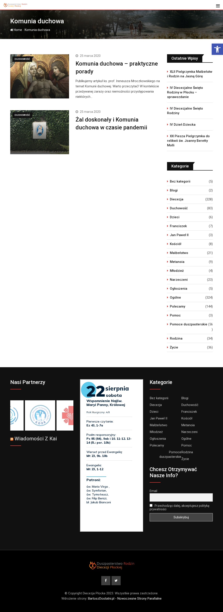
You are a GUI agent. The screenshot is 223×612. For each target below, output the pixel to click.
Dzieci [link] (174, 217)
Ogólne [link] (175, 297)
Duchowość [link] (179, 208)
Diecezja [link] (176, 199)
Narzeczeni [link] (179, 280)
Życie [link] (174, 347)
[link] (217, 49)
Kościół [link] (175, 244)
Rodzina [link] (176, 338)
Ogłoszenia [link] (178, 289)
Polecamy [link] (177, 306)
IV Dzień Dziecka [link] (183, 125)
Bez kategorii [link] (180, 181)
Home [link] (17, 30)
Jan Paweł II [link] (179, 235)
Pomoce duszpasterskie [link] (188, 324)
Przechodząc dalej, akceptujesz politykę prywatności (179, 507)
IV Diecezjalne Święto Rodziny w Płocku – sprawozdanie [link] (185, 92)
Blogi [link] (174, 190)
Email (153, 491)
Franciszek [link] (178, 226)
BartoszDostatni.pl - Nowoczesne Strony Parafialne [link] (125, 598)
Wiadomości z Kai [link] (36, 439)
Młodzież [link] (177, 271)
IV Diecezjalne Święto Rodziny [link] (185, 111)
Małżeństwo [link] (179, 253)
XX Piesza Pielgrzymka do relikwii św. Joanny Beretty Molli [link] (188, 140)
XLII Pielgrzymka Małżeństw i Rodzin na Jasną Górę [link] (189, 74)
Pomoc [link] (175, 315)
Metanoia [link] (177, 262)
